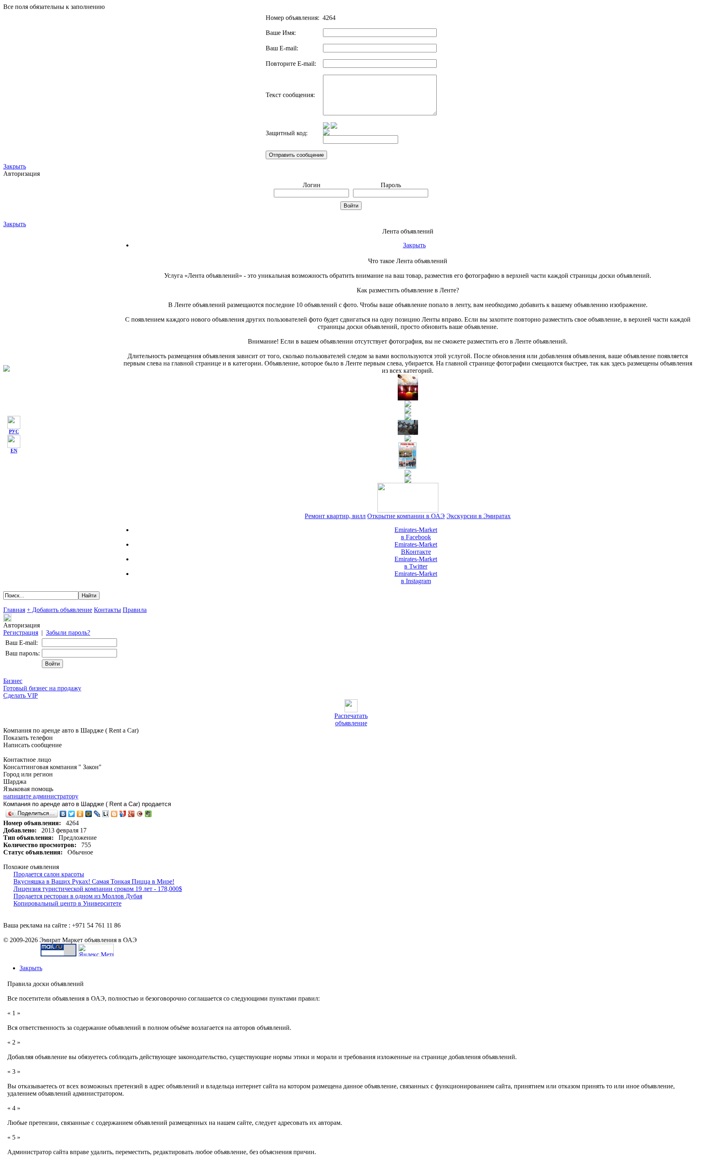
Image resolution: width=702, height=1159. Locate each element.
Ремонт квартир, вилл (335, 515)
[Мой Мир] (88, 814)
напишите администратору (40, 796)
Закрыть (14, 166)
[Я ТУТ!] (123, 814)
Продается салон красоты (48, 874)
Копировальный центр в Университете (67, 903)
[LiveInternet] (106, 814)
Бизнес (12, 680)
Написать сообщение (32, 745)
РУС (14, 432)
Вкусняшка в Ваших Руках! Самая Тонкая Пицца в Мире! (93, 881)
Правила (135, 609)
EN (14, 451)
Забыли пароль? (68, 632)
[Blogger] (114, 814)
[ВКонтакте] (63, 814)
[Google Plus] (131, 814)
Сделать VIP (20, 695)
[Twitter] (71, 814)
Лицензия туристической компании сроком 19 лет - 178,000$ (97, 888)
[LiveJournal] (97, 814)
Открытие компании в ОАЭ (406, 515)
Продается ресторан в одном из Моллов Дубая (77, 896)
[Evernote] (148, 814)
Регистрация (20, 632)
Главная (14, 609)
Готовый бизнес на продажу (42, 688)
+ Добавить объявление (59, 609)
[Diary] (140, 814)
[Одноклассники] (80, 814)
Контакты (107, 609)
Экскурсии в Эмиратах (478, 515)
